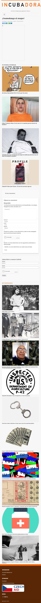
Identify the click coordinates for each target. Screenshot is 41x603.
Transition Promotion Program (8, 583)
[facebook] (3, 597)
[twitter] (4, 597)
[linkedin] (7, 597)
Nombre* (6, 219)
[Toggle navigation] (4, 14)
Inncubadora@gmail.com (7, 572)
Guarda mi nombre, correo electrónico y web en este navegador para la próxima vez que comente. (20, 232)
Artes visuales (10, 21)
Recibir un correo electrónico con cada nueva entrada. (18, 247)
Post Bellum (4, 581)
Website (5, 226)
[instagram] (6, 597)
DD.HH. (14, 21)
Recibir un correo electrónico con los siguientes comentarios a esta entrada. (20, 243)
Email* (5, 223)
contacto (4, 574)
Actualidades (4, 21)
